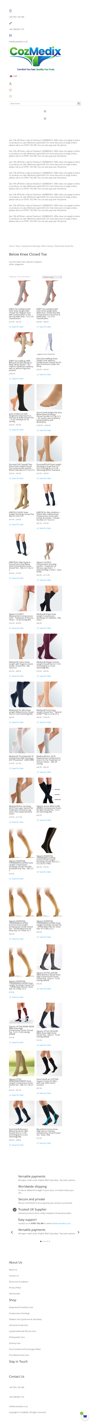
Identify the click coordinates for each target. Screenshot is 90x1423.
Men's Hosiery (47, 246)
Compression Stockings (30, 246)
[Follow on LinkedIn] (21, 1369)
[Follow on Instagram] (16, 1369)
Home (11, 246)
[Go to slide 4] (47, 1241)
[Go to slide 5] (49, 1241)
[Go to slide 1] (40, 1241)
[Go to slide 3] (45, 1241)
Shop (18, 246)
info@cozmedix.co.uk (61, 1223)
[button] (16, 326)
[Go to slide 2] (42, 1241)
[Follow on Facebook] (11, 1369)
